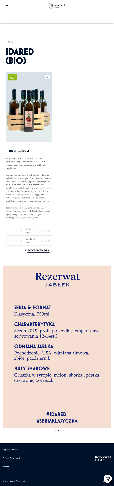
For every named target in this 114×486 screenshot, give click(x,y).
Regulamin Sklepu (10, 449)
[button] (47, 76)
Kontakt (6, 466)
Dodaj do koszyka (38, 250)
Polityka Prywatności (11, 458)
